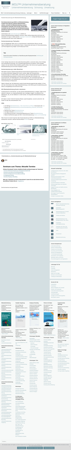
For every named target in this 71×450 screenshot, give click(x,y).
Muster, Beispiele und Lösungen (57, 287)
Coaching (53, 268)
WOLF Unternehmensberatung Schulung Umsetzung (13, 13)
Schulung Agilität (47, 339)
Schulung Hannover (34, 378)
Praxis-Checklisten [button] (55, 13)
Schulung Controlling (48, 347)
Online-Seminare (33, 344)
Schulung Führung (47, 353)
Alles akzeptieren (21, 447)
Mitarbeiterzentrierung (60, 237)
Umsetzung (17, 345)
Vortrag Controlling (62, 356)
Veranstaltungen (54, 292)
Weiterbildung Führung (20, 422)
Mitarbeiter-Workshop (20, 393)
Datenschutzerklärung (49, 447)
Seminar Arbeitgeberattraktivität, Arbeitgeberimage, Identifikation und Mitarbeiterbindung (39, 134)
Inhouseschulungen (34, 347)
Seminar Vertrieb (47, 381)
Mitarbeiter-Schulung (48, 366)
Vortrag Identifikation (62, 361)
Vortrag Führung (61, 359)
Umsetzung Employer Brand (21, 356)
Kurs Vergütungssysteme (20, 419)
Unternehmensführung (55, 246)
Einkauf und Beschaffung (56, 247)
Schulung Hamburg (34, 375)
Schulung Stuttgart (33, 389)
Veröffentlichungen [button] (44, 13)
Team (57, 230)
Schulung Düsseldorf (34, 370)
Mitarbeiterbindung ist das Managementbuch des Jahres (14, 150)
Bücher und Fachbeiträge (40, 114)
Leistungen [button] (29, 13)
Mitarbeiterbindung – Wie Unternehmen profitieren (22, 105)
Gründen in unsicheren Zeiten (57, 196)
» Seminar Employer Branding (10, 176)
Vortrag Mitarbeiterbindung (63, 363)
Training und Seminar (60, 215)
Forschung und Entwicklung (57, 250)
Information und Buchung (57, 82)
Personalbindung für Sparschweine (7, 133)
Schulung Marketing (48, 361)
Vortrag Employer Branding (63, 358)
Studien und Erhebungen (56, 289)
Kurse (31, 356)
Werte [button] (35, 13)
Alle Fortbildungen (19, 401)
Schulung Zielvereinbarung (49, 384)
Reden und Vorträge (55, 273)
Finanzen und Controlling (56, 249)
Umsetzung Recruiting (20, 380)
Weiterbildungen (33, 357)
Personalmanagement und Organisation (59, 258)
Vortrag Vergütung (62, 369)
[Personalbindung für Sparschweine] (8, 129)
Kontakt (26, 119)
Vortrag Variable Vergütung (63, 370)
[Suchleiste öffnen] (69, 13)
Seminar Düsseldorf (34, 372)
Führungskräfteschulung (49, 357)
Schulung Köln (32, 383)
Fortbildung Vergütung (20, 421)
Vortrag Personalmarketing (63, 367)
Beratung (53, 266)
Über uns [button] (64, 13)
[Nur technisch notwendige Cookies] (69, 446)
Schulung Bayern (33, 368)
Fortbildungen (32, 354)
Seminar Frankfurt (33, 373)
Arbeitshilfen (53, 284)
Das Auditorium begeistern (63, 344)
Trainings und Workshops (56, 276)
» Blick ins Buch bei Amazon (49, 335)
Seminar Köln (32, 381)
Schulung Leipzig (33, 385)
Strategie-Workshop (19, 388)
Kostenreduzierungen (15, 33)
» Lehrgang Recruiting (8, 175)
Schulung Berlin (33, 365)
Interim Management (55, 270)
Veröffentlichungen (55, 294)
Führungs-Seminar (47, 350)
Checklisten (53, 286)
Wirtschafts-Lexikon (55, 297)
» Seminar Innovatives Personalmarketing (13, 172)
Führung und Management (56, 252)
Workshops (32, 352)
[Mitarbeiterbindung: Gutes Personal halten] (24, 129)
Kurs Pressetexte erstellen (20, 436)
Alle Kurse (17, 404)
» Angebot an (20, 181)
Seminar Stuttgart (33, 391)
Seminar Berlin (33, 367)
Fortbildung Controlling (20, 412)
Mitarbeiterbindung (19, 110)
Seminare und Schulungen (56, 274)
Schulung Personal (47, 372)
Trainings (32, 351)
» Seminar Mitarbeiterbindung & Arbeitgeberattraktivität (16, 170)
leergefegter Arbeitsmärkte (25, 36)
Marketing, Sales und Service (57, 257)
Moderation (53, 271)
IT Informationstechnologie (56, 254)
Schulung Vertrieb (47, 383)
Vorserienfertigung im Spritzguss (58, 182)
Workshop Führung (19, 391)
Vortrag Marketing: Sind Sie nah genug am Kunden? (13, 149)
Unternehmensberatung (6, 342)
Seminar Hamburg (33, 377)
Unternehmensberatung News (57, 290)
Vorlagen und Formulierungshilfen (58, 295)
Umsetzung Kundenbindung (21, 364)
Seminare (32, 343)
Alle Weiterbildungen (19, 403)
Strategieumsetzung (19, 350)
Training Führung (47, 352)
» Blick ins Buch (4, 333)
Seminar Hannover (33, 380)
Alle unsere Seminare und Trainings (59, 83)
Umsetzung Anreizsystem (20, 352)
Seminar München (33, 386)
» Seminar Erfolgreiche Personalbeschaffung (14, 173)
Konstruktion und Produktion (57, 255)
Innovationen (58, 233)
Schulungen (32, 346)
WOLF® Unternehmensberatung (31, 4)
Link (44, 105)
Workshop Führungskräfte (20, 390)
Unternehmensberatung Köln (7, 370)
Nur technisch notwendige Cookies (35, 447)
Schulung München (33, 388)
